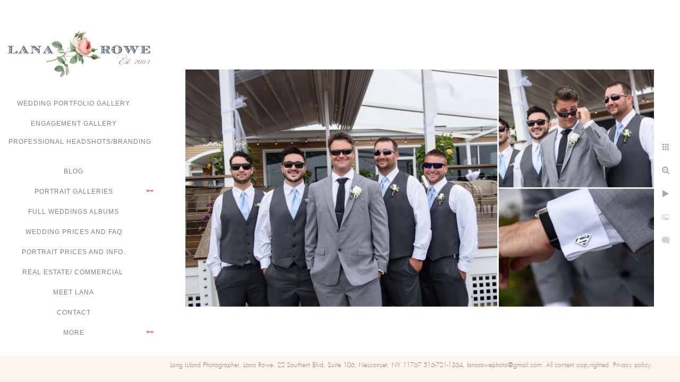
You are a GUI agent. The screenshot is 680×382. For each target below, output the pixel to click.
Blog (73, 171)
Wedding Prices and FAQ (74, 232)
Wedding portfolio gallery (73, 103)
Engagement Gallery (74, 123)
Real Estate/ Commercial (73, 272)
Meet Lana (73, 292)
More (73, 332)
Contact (74, 312)
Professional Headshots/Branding (79, 141)
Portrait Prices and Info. (73, 252)
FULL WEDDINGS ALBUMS (73, 211)
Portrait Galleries (74, 191)
